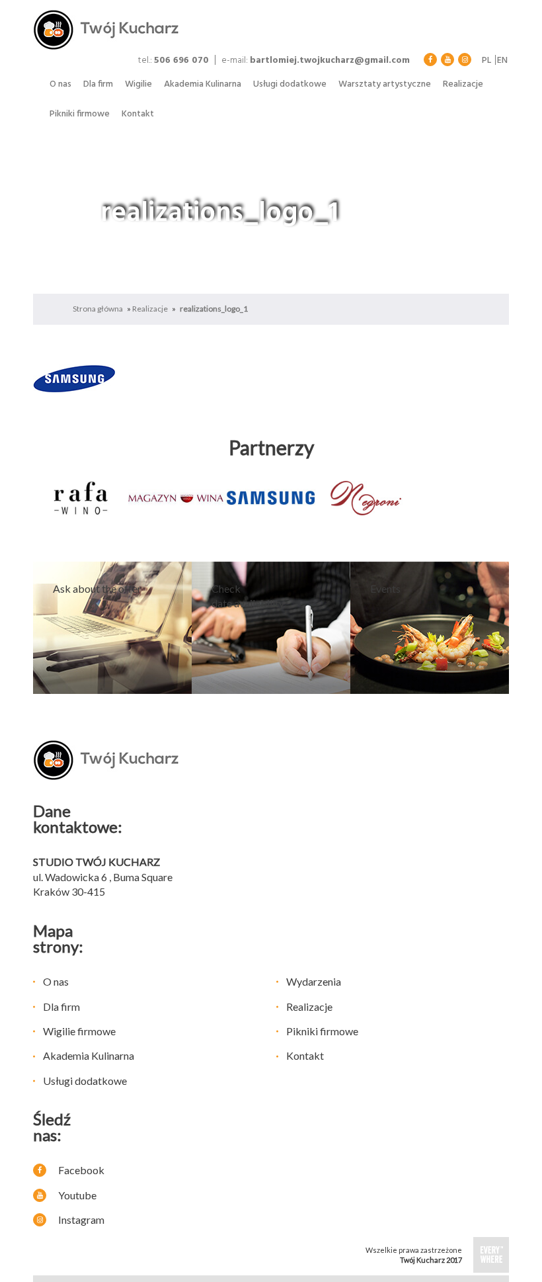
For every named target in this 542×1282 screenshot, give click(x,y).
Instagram (80, 1219)
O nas (60, 84)
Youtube (76, 1195)
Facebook (80, 1170)
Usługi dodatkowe (290, 84)
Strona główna (98, 309)
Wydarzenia (313, 981)
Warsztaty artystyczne (384, 84)
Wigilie (138, 84)
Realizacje (463, 84)
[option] (80, 498)
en (502, 60)
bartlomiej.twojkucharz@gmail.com (330, 60)
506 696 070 (181, 60)
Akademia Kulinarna (202, 84)
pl (486, 60)
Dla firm (98, 84)
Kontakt (138, 114)
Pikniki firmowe (80, 114)
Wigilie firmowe (79, 1031)
